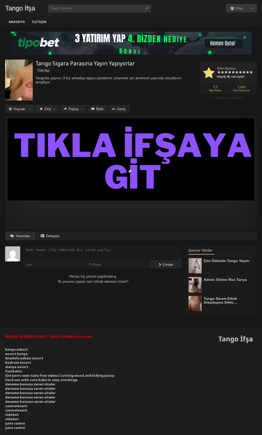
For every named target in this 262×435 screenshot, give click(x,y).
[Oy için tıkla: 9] (247, 72)
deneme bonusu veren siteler (30, 384)
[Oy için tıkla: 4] (229, 72)
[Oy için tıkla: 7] (240, 72)
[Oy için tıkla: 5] (233, 72)
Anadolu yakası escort (24, 358)
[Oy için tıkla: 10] (251, 72)
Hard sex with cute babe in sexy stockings (41, 379)
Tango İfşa (20, 8)
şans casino (15, 423)
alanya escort (16, 366)
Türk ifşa (237, 98)
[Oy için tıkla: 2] (222, 72)
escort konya (16, 353)
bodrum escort (18, 362)
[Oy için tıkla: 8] (244, 72)
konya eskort (16, 349)
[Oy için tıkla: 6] (236, 72)
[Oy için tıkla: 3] (226, 72)
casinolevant (16, 406)
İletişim (39, 22)
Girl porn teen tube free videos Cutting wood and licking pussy (59, 375)
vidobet (12, 414)
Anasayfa (17, 22)
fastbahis (13, 371)
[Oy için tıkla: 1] (219, 72)
